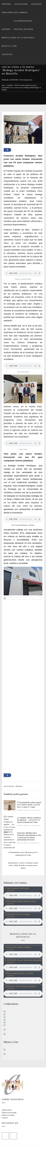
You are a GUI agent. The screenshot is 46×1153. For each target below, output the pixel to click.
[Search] (22, 62)
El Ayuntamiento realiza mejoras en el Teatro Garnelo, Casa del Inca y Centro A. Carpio (29, 804)
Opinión (6, 29)
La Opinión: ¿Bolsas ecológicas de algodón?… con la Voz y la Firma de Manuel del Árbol (29, 820)
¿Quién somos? (7, 1110)
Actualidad (21, 4)
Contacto (7, 54)
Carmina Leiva (27, 80)
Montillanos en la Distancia (18, 38)
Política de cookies (8, 1115)
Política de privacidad (9, 1113)
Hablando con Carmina (15, 12)
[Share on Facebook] (7, 150)
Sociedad (36, 4)
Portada (6, 4)
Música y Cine (9, 46)
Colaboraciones (23, 21)
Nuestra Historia (23, 29)
